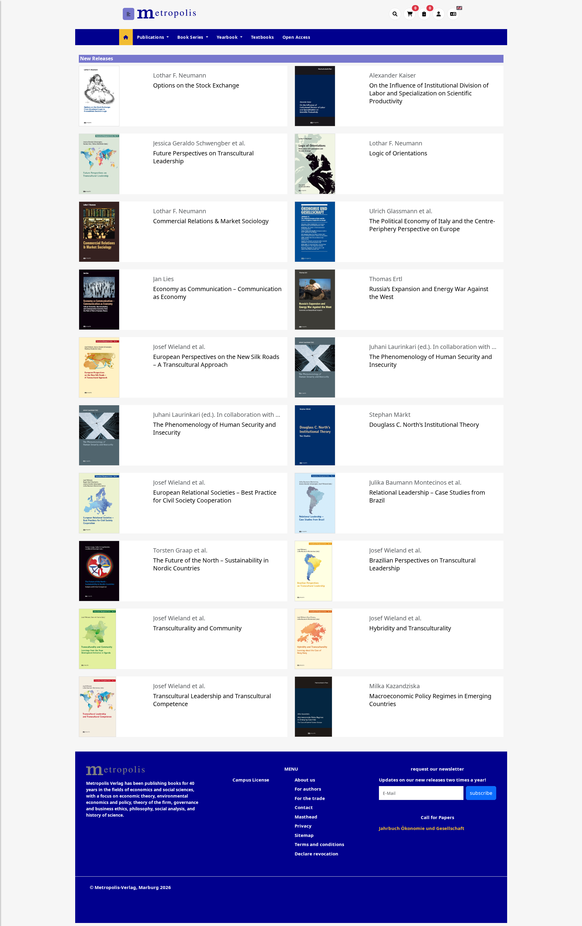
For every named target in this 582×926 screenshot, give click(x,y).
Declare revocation (316, 854)
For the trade (310, 798)
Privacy (303, 826)
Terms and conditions (319, 844)
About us (305, 780)
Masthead (306, 817)
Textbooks (262, 37)
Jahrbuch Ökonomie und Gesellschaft (421, 828)
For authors (308, 789)
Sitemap (304, 835)
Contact (304, 807)
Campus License (250, 780)
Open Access (296, 37)
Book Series (191, 37)
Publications (151, 37)
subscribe (481, 793)
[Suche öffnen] (395, 14)
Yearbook (228, 37)
